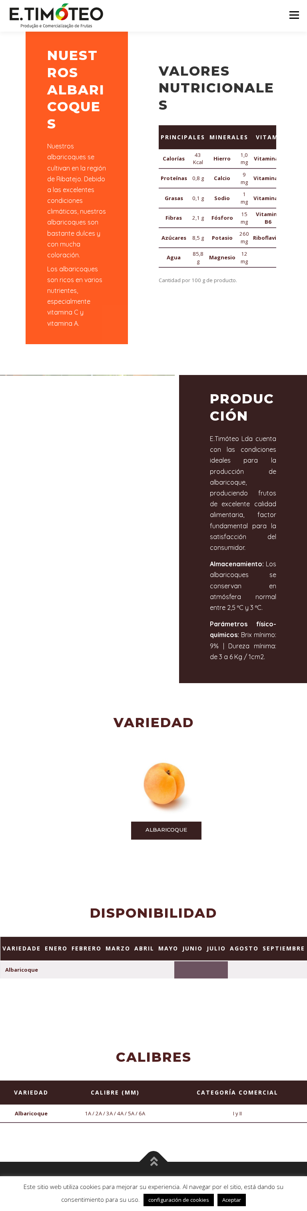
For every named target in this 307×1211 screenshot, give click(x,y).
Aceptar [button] (231, 1199)
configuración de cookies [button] (178, 1199)
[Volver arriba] (154, 1162)
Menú (294, 14)
